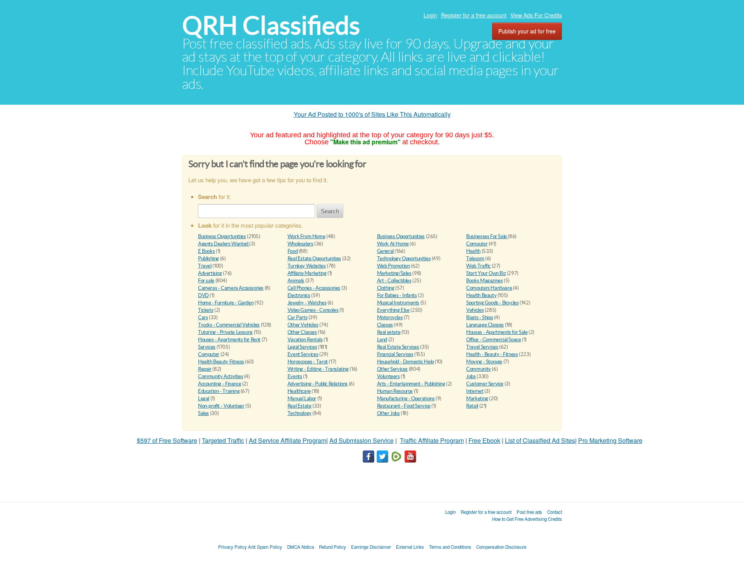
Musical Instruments (398, 303)
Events (295, 376)
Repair (205, 369)
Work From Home (307, 236)
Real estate (389, 332)
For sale (206, 281)
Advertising (210, 273)
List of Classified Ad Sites (540, 440)
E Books (206, 251)
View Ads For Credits (536, 15)
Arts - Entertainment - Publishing (411, 384)
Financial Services (395, 354)
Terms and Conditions (450, 547)
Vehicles (475, 310)
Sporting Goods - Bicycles (492, 303)
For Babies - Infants (397, 295)
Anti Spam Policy (265, 547)
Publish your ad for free (527, 31)
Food (293, 251)
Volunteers (388, 376)
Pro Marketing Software (610, 440)
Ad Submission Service (361, 440)
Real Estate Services (398, 347)
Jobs (470, 376)
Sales (203, 413)
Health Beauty (481, 295)
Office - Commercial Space (493, 339)
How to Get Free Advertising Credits (527, 519)
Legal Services (302, 347)
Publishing (208, 258)
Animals (296, 281)
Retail (472, 406)
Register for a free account (473, 15)
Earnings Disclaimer (371, 547)
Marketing (477, 398)
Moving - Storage (484, 362)
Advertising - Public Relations (318, 384)
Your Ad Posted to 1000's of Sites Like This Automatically (372, 114)
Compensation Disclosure (501, 547)
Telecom (475, 258)
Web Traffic (478, 266)
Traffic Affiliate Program (432, 440)
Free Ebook (484, 440)
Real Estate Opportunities (314, 258)
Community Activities (220, 376)
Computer (476, 244)
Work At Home (393, 244)
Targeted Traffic (223, 440)
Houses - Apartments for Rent (229, 339)
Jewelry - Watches (307, 303)
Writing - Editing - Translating (318, 369)
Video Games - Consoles (313, 310)
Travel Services (482, 347)
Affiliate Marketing (307, 273)
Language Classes (485, 325)
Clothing (385, 288)
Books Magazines (484, 281)
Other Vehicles (303, 325)
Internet (474, 391)
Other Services (392, 369)
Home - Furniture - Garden (225, 303)
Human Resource (395, 391)
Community (478, 369)
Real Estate (300, 406)
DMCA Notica (300, 547)
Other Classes (302, 332)
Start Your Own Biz (486, 273)
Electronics (299, 295)
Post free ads (529, 512)
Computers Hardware (489, 288)
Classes (385, 325)
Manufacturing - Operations (406, 398)
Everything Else (393, 310)
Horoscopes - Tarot (308, 362)
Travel (205, 266)
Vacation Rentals (305, 339)
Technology (300, 413)
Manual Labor (302, 398)
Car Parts (298, 317)
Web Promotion (393, 266)
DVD (203, 295)
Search (330, 211)
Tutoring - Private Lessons (225, 332)
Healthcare (299, 391)
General (385, 251)
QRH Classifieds (271, 25)
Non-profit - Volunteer (221, 406)
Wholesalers (300, 244)
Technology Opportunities (404, 258)
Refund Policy (332, 547)
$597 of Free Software (167, 440)
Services (206, 347)
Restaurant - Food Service (404, 406)
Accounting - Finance (219, 384)
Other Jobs (388, 413)
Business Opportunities (222, 236)
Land (382, 339)
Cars (203, 317)
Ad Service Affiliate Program (287, 440)
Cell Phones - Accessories (314, 288)
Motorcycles (390, 317)
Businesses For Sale (487, 236)
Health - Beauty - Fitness (492, 354)
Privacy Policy (232, 547)
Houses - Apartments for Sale (496, 332)
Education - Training (218, 391)
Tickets (205, 310)
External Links (410, 547)
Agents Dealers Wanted (223, 244)
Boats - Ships (479, 317)
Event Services (303, 354)
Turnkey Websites (307, 266)
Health (473, 251)
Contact (554, 512)
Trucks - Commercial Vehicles (229, 325)
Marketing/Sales (394, 273)
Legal (203, 398)
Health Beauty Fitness (221, 362)
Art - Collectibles (394, 281)
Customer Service (484, 384)
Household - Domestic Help (405, 362)
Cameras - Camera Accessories (231, 288)
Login (430, 15)
